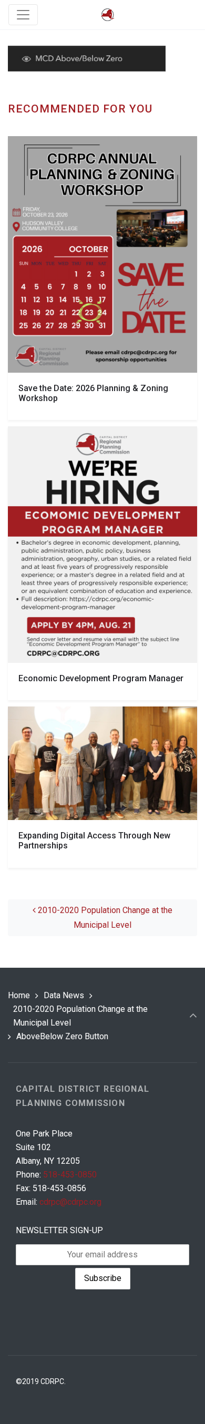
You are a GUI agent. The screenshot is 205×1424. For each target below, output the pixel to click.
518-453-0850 (70, 1175)
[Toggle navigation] (23, 14)
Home (19, 995)
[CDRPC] (108, 15)
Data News (64, 995)
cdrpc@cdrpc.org (70, 1202)
